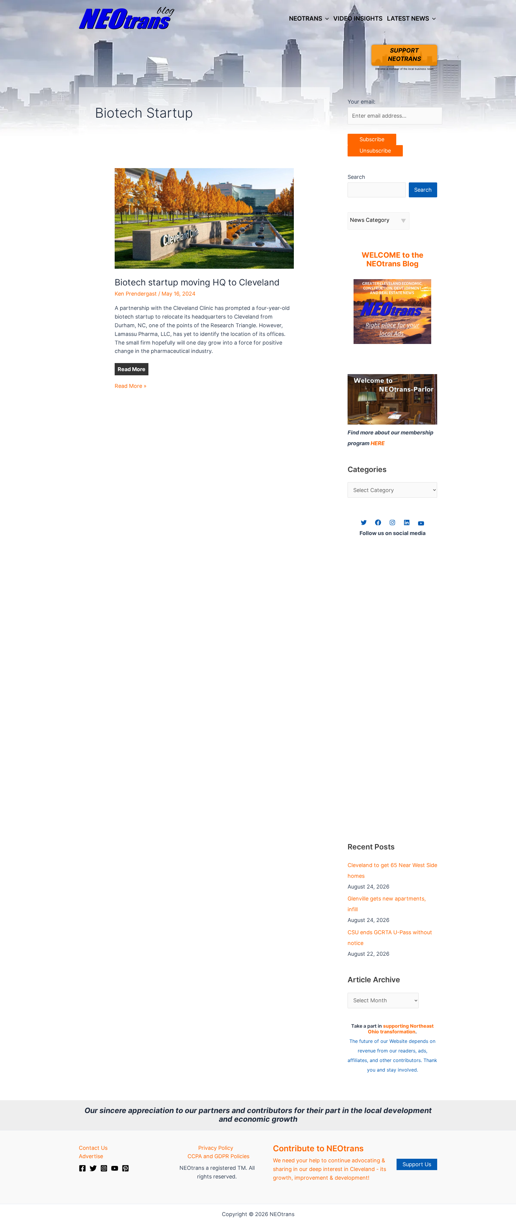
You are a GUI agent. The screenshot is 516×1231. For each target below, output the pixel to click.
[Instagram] (104, 1168)
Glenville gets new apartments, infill (387, 903)
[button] (325, 18)
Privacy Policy (215, 1148)
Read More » (131, 386)
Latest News (408, 18)
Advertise (91, 1156)
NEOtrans (305, 18)
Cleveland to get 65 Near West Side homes (392, 870)
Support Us (417, 1164)
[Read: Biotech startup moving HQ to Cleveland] (204, 218)
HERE (378, 443)
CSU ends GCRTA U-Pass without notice (390, 937)
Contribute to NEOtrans (318, 1148)
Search (356, 177)
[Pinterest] (125, 1168)
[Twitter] (93, 1168)
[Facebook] (82, 1168)
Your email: (361, 102)
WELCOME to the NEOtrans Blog (392, 259)
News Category (369, 220)
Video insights (358, 18)
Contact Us (93, 1148)
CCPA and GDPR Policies (218, 1156)
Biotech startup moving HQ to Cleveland (197, 282)
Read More (131, 369)
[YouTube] (114, 1168)
